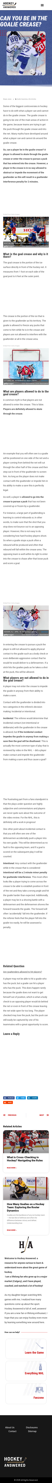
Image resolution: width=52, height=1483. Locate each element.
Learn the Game (34, 1352)
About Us (9, 1427)
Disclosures (32, 1427)
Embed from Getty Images (11, 214)
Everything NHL (34, 1373)
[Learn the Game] (40, 1345)
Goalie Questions (22, 99)
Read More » (12, 1168)
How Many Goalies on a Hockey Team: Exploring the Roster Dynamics (25, 1207)
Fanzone (39, 1397)
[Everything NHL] (40, 1367)
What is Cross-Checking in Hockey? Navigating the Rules (25, 1159)
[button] (42, 5)
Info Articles (32, 99)
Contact (12, 1431)
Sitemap (32, 1431)
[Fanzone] (39, 1390)
